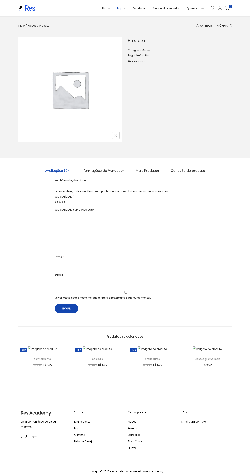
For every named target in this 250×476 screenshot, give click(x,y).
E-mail (60, 274)
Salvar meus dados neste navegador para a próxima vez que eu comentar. (103, 298)
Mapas (32, 25)
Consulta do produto (188, 170)
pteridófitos (152, 359)
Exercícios (134, 435)
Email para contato (193, 421)
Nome (59, 257)
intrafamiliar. (142, 55)
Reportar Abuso (138, 61)
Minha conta (82, 421)
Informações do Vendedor (102, 170)
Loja (76, 428)
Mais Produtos (147, 170)
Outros (132, 448)
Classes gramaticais (207, 359)
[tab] (57, 170)
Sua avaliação (64, 196)
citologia (97, 359)
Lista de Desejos (84, 441)
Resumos (133, 428)
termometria (42, 359)
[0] (227, 8)
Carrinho (79, 435)
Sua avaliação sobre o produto (75, 209)
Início (21, 25)
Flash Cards (135, 441)
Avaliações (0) (57, 170)
